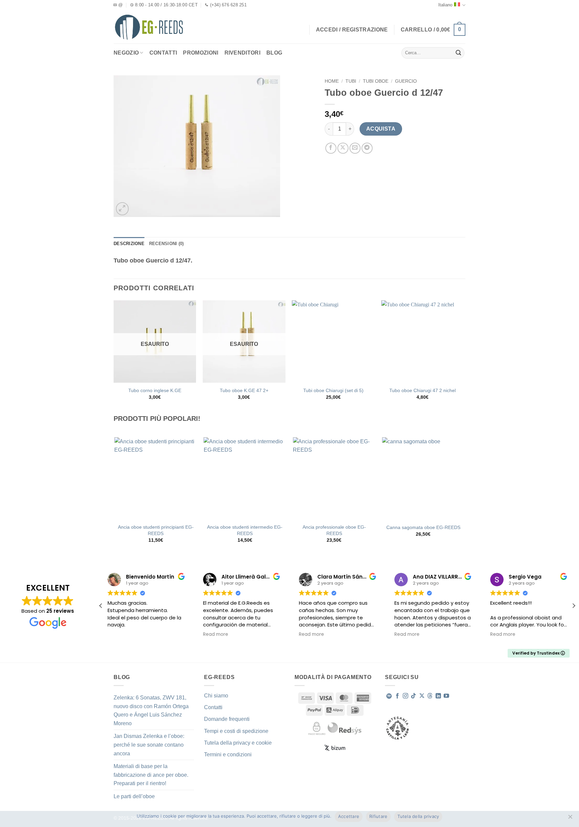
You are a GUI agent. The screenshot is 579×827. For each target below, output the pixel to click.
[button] (433, 30)
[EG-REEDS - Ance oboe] (149, 27)
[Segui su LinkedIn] (438, 696)
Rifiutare (378, 816)
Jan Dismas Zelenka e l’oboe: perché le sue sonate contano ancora (149, 744)
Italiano (445, 4)
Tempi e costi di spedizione (236, 731)
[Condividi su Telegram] (367, 148)
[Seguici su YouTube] (446, 696)
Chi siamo (216, 695)
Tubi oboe (375, 81)
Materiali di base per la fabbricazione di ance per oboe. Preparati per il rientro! (151, 774)
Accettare (348, 816)
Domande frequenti (227, 719)
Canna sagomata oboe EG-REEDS (423, 527)
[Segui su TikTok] (413, 696)
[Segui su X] (422, 696)
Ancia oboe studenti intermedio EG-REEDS (244, 530)
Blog (274, 53)
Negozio (126, 53)
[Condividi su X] (342, 148)
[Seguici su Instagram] (405, 696)
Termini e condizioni (228, 754)
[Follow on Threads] (430, 696)
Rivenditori (242, 53)
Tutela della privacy (418, 816)
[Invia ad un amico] (355, 148)
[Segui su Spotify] (389, 696)
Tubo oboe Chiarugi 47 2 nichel (422, 390)
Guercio (406, 81)
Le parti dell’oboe (134, 796)
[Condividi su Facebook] (330, 148)
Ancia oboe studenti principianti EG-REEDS (156, 530)
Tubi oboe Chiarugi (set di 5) (333, 390)
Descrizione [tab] (129, 243)
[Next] (464, 496)
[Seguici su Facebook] (397, 696)
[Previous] (115, 496)
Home (332, 81)
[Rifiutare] (570, 818)
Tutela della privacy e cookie (238, 743)
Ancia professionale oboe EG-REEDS (334, 530)
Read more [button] (215, 634)
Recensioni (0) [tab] (166, 243)
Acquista (381, 129)
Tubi (350, 81)
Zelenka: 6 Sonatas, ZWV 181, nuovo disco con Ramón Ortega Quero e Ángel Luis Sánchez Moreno (151, 710)
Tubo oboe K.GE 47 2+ (244, 390)
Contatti (163, 53)
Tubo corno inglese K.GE (154, 390)
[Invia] (458, 53)
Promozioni (200, 53)
